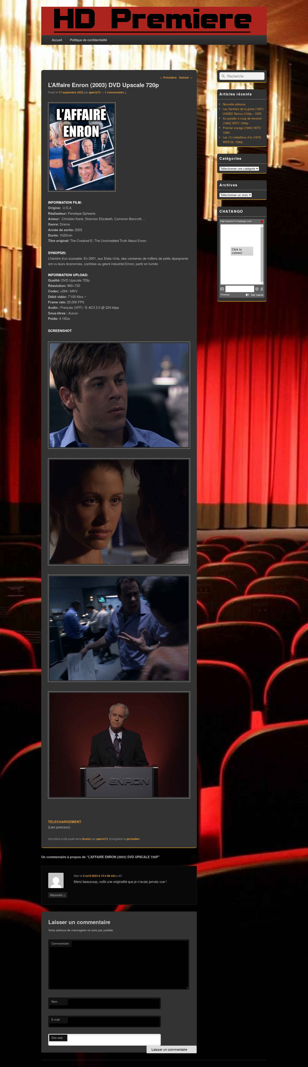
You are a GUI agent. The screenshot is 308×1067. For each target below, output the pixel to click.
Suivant (185, 77)
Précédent (168, 77)
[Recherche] (222, 76)
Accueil (57, 40)
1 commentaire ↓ (116, 92)
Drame (86, 839)
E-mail (55, 1019)
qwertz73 (95, 92)
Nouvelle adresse (234, 104)
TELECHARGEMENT (64, 821)
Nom (54, 1001)
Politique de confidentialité (88, 40)
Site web (57, 1037)
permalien (132, 839)
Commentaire (60, 943)
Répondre (57, 895)
